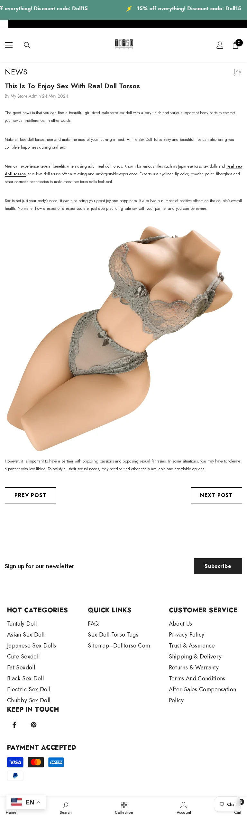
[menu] (9, 45)
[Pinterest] (33, 724)
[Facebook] (14, 724)
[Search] (27, 45)
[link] (65, 808)
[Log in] (220, 45)
